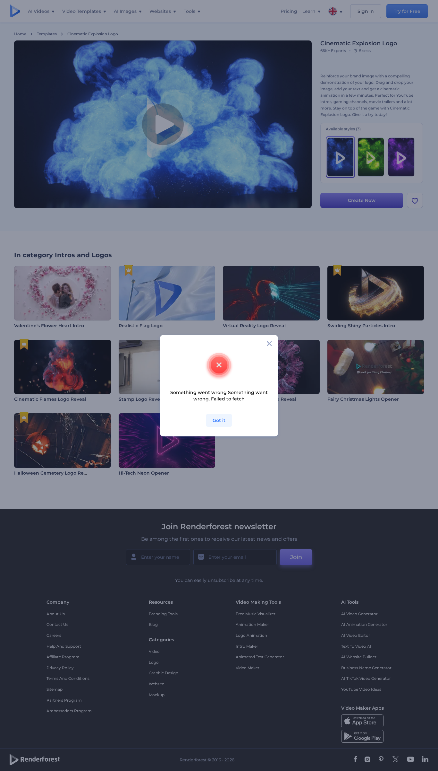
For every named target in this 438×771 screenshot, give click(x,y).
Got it (219, 420)
